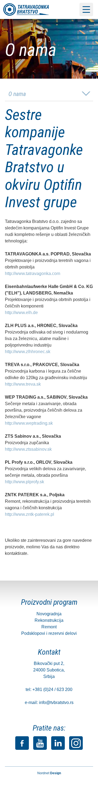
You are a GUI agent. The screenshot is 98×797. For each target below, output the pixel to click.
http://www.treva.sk (23, 384)
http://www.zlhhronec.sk (27, 351)
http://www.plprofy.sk (24, 481)
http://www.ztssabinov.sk (28, 449)
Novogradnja (49, 614)
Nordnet (49, 773)
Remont (49, 627)
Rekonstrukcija (49, 620)
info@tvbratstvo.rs (56, 702)
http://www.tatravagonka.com (32, 273)
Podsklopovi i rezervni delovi (49, 633)
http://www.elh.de (21, 312)
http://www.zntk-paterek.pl (29, 514)
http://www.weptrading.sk (29, 423)
